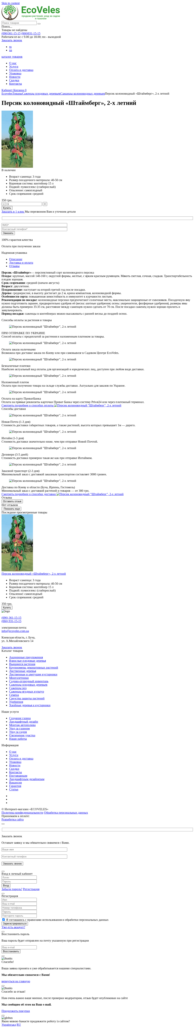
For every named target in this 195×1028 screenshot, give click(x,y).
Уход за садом (18, 731)
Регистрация (31, 889)
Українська (9, 1024)
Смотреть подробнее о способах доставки (29, 494)
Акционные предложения (26, 657)
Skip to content (11, 3)
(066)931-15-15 (30, 33)
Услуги (13, 66)
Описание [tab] (15, 259)
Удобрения (16, 701)
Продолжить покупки (16, 1011)
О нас (13, 63)
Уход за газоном (19, 728)
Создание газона (20, 718)
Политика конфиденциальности (22, 812)
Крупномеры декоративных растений (33, 667)
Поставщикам (18, 775)
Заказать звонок (12, 40)
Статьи (13, 789)
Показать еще (11, 508)
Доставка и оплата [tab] (21, 262)
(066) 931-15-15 (11, 621)
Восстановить (11, 951)
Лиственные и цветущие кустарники (33, 674)
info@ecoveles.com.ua (15, 631)
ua (10, 50)
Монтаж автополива (22, 725)
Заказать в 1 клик (13, 211)
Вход (6, 885)
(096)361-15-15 (11, 33)
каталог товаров (12, 56)
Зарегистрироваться (14, 923)
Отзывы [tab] (14, 266)
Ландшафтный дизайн (23, 721)
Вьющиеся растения (22, 664)
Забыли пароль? (12, 889)
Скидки (14, 80)
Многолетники (19, 677)
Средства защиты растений (27, 698)
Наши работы (18, 738)
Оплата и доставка (21, 70)
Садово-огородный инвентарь (28, 681)
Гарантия (15, 786)
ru (10, 46)
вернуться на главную (16, 981)
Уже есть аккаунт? (13, 927)
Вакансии (15, 782)
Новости (14, 76)
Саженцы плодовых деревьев (28, 684)
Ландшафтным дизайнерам (26, 779)
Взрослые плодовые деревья (27, 660)
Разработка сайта (13, 819)
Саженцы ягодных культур (26, 691)
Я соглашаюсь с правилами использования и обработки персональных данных (57, 919)
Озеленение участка (22, 735)
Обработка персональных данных (66, 812)
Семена (14, 695)
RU (19, 1024)
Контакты (15, 83)
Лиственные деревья (22, 671)
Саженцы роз (17, 688)
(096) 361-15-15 (11, 617)
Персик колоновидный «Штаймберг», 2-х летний (34, 573)
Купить (7, 208)
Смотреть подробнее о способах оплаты (28, 405)
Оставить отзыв (12, 501)
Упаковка (15, 73)
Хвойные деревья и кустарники (29, 705)
